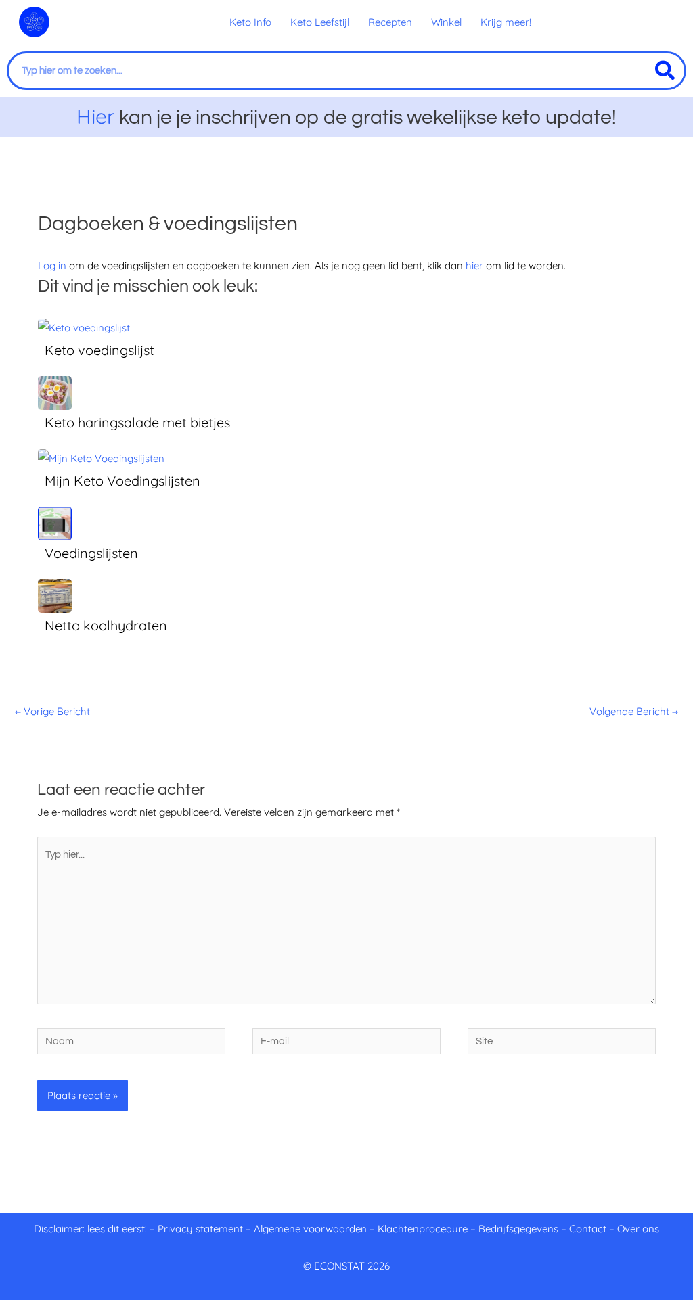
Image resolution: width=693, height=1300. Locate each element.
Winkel (446, 22)
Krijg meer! (505, 22)
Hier (95, 116)
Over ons (638, 1228)
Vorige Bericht (52, 711)
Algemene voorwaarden (310, 1228)
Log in (52, 265)
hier (474, 265)
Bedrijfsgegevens (519, 1228)
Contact (587, 1228)
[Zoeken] (665, 70)
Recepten (390, 22)
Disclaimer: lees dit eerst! (90, 1228)
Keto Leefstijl (319, 22)
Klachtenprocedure (423, 1228)
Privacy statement (200, 1228)
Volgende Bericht (633, 711)
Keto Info (250, 22)
